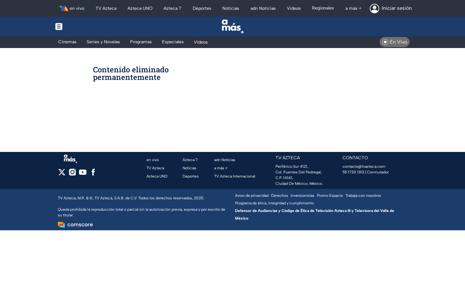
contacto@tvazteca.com (364, 166)
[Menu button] (80, 26)
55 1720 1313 (353, 172)
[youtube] (83, 174)
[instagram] (72, 174)
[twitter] (62, 174)
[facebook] (93, 174)
